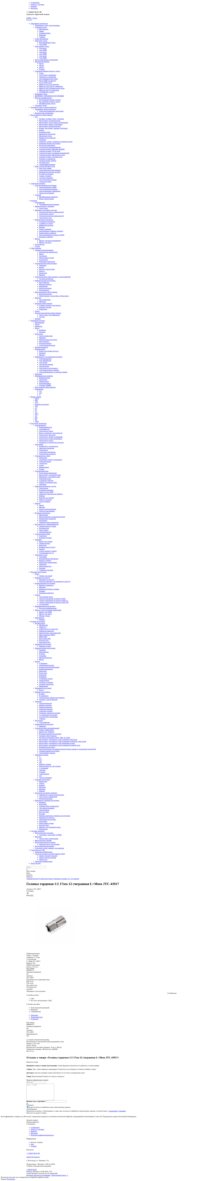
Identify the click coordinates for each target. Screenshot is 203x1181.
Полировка (43, 520)
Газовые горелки (45, 307)
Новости (34, 1131)
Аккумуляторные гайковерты (49, 191)
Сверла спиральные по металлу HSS (52, 599)
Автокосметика (40, 425)
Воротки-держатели (46, 585)
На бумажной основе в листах (50, 100)
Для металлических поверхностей (51, 212)
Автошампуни (44, 429)
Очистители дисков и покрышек (51, 437)
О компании (35, 2)
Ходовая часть (44, 162)
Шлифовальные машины (44, 376)
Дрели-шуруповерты (46, 193)
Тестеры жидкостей (46, 279)
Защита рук (43, 859)
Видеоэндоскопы (45, 288)
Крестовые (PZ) (44, 642)
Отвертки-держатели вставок (49, 713)
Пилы (37, 328)
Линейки (42, 650)
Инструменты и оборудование (42, 115)
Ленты (41, 65)
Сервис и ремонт (45, 176)
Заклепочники (44, 810)
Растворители (44, 528)
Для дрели (43, 48)
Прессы (42, 271)
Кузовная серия (44, 132)
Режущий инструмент (39, 572)
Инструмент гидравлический (49, 121)
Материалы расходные (47, 134)
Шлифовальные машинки (48, 197)
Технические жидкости (47, 454)
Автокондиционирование (44, 250)
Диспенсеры (43, 488)
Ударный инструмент (42, 779)
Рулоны (42, 69)
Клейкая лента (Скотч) (47, 547)
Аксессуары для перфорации (49, 315)
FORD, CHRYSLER (46, 730)
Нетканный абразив (42, 62)
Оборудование (36, 248)
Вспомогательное (45, 294)
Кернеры (42, 789)
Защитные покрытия (46, 448)
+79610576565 (31, 1170)
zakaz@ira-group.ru (33, 1157)
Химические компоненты (48, 252)
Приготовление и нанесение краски (52, 517)
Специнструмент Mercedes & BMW (52, 149)
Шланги (42, 275)
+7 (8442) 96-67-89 (33, 1153)
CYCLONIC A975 (45, 82)
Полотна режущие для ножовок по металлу (54, 581)
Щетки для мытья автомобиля (50, 241)
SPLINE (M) (43, 625)
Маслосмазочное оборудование (46, 292)
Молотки (42, 787)
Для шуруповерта (45, 778)
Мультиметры (44, 290)
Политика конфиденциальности (42, 1135)
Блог (32, 1144)
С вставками (43, 768)
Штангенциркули (45, 658)
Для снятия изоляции (46, 808)
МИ (36, 400)
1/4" (40, 760)
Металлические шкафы (43, 840)
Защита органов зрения (47, 858)
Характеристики (37, 1017)
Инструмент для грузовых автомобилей (53, 122)
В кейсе (42, 694)
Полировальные (45, 383)
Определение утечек (46, 258)
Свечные (42, 770)
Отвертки (42, 140)
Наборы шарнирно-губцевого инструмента (54, 816)
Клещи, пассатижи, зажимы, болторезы (53, 128)
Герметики (43, 536)
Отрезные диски (41, 105)
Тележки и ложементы (47, 159)
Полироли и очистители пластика (51, 442)
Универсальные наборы (47, 161)
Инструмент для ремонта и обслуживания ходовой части (59, 745)
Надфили (42, 330)
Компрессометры (45, 284)
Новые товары (36, 397)
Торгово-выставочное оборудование (48, 313)
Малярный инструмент (43, 688)
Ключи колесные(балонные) (49, 667)
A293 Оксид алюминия (47, 77)
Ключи (41, 130)
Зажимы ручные (45, 646)
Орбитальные (44, 381)
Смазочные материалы (47, 452)
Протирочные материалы (44, 220)
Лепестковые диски (42, 46)
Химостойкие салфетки (47, 233)
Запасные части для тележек (49, 844)
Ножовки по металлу (42, 578)
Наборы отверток (45, 705)
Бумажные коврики (46, 490)
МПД (37, 399)
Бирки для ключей (45, 541)
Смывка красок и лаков (47, 526)
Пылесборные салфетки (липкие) (51, 231)
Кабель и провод (45, 560)
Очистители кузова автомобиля (50, 439)
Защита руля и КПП (46, 492)
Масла (41, 254)
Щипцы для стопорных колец (50, 827)
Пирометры (43, 286)
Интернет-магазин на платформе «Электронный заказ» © (47, 1175)
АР (36, 416)
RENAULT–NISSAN (46, 732)
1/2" (40, 391)
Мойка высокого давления (44, 206)
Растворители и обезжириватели (46, 524)
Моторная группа (45, 136)
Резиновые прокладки (47, 261)
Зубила (41, 783)
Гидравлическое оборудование (46, 263)
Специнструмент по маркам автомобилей (54, 153)
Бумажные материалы (47, 221)
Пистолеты (39, 334)
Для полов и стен (45, 218)
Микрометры (44, 652)
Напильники (39, 618)
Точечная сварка (45, 461)
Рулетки (42, 654)
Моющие (42, 338)
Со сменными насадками (48, 715)
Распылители (40, 244)
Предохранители (45, 566)
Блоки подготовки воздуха (48, 351)
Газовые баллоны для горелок (50, 305)
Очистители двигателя (47, 435)
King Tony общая (45, 168)
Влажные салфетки (46, 237)
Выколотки (43, 781)
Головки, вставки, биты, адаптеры (51, 119)
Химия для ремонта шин (48, 482)
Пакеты (42, 549)
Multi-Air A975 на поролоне (49, 90)
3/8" (40, 762)
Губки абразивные (41, 39)
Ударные (42, 719)
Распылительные (45, 343)
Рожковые (42, 677)
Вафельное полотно (46, 225)
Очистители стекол (46, 431)
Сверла (37, 595)
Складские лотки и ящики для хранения (49, 848)
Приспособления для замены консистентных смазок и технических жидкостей (67, 749)
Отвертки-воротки (46, 709)
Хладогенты (43, 260)
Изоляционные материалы (48, 559)
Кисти (41, 690)
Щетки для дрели (45, 614)
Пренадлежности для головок (50, 766)
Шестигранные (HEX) (47, 635)
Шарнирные (43, 686)
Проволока (43, 458)
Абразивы (42, 484)
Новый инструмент (42, 404)
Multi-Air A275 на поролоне (49, 84)
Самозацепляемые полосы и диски (47, 71)
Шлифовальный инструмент (45, 606)
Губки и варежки (45, 229)
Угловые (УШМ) (45, 385)
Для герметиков (45, 300)
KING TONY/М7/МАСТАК (45, 166)
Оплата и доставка (37, 4)
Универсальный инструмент (49, 751)
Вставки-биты (40, 623)
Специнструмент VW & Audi (49, 151)
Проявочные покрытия (47, 519)
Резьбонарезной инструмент (45, 583)
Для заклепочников (46, 364)
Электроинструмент (38, 183)
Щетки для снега (45, 242)
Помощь (34, 6)
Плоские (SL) (44, 640)
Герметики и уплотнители (48, 446)
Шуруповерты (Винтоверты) (45, 387)
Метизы (42, 507)
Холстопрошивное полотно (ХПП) (51, 235)
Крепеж (37, 503)
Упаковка (38, 540)
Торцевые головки (41, 755)
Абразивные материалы (39, 23)
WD (36, 406)
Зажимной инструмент (43, 644)
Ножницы (38, 326)
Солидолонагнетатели (47, 345)
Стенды (42, 317)
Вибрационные (44, 378)
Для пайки (43, 557)
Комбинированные (46, 669)
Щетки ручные (44, 616)
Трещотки (38, 374)
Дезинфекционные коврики (49, 204)
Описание (34, 1015)
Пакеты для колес (45, 500)
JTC (36, 117)
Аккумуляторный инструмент (46, 185)
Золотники (43, 256)
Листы (41, 67)
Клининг (34, 201)
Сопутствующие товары (48, 180)
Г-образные (43, 663)
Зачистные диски (41, 41)
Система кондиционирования (50, 147)
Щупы (41, 659)
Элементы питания (46, 570)
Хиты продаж (36, 863)
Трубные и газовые (46, 682)
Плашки (42, 591)
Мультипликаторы (45, 798)
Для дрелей (43, 362)
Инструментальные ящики (44, 846)
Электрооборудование (47, 164)
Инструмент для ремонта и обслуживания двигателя (58, 739)
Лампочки (43, 564)
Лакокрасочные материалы (49, 522)
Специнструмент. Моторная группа (52, 155)
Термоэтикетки (44, 543)
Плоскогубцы (44, 825)
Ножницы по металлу (47, 818)
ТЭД (36, 402)
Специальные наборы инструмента (52, 698)
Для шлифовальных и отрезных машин (53, 372)
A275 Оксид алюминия (47, 75)
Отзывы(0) (34, 1019)
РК (36, 420)
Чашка (41, 31)
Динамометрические (46, 665)
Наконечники (44, 467)
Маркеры (42, 726)
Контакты (34, 8)
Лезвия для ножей (45, 576)
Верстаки (38, 837)
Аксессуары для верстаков (48, 838)
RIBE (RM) (43, 637)
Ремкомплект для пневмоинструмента (48, 357)
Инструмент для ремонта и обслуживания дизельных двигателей (62, 741)
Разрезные (43, 675)
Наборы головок (45, 764)
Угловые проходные (46, 684)
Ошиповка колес (45, 479)
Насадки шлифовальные (48, 608)
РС (36, 410)
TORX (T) (42, 627)
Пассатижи (43, 821)
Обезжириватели (45, 532)
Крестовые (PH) (45, 639)
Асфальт (42, 37)
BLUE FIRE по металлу (47, 81)
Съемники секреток (46, 480)
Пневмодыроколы (41, 347)
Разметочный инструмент (44, 724)
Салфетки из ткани (46, 223)
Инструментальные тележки (45, 842)
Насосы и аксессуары (47, 269)
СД (36, 412)
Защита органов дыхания (48, 856)
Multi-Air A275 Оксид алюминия (51, 86)
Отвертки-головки (46, 711)
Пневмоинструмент (38, 321)
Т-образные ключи (46, 679)
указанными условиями (117, 1111)
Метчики (42, 587)
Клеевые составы (45, 538)
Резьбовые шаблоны (46, 593)
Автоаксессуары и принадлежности (44, 107)
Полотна (42, 332)
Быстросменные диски (47, 42)
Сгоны (37, 246)
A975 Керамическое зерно (48, 79)
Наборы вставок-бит (46, 631)
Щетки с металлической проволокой (48, 610)
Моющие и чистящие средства (46, 210)
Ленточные (43, 380)
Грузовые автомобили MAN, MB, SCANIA (54, 738)
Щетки (37, 239)
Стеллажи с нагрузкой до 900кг (50, 835)
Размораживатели (45, 427)
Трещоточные (44, 680)
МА (36, 418)
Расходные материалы (47, 145)
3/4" (40, 393)
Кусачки (42, 814)
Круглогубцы (44, 812)
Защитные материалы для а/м (45, 486)
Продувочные (44, 341)
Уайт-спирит (43, 530)
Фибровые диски (41, 94)
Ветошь (42, 227)
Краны (41, 267)
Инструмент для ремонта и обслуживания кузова (57, 743)
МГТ (36, 414)
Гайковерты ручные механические (51, 795)
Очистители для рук (46, 214)
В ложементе (44, 696)
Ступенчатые (44, 604)
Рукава (41, 469)
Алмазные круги (41, 27)
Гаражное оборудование (48, 736)
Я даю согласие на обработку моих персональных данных (49, 1107)
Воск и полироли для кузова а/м (50, 433)
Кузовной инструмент (47, 747)
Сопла (41, 465)
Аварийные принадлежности (45, 109)
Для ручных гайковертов (48, 797)
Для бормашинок (45, 359)
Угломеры (42, 656)
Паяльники (43, 309)
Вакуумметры (44, 282)
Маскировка (43, 515)
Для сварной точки (46, 597)
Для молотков (44, 366)
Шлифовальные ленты (47, 103)
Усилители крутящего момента (46, 793)
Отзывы (33, 1146)
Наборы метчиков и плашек (49, 589)
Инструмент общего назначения (50, 124)
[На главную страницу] (31, 18)
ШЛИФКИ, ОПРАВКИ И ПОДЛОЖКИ (49, 96)
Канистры (42, 545)
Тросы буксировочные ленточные (51, 111)
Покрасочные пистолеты (48, 340)
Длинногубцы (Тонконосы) (49, 806)
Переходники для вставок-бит (50, 633)
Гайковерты (39, 389)
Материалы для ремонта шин (49, 477)
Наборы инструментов (47, 138)
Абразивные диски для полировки (47, 25)
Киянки (42, 785)
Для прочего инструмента (48, 368)
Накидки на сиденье (46, 498)
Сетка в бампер (44, 501)
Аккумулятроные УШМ (47, 187)
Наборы (42, 496)
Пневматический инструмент (49, 143)
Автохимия (39, 444)
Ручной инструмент (46, 174)
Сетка (41, 73)
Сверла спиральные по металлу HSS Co (53, 600)
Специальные (44, 774)
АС (36, 408)
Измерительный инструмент (45, 281)
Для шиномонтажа (41, 471)
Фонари (38, 319)
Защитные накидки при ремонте (51, 494)
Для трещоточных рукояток (49, 370)
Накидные (43, 671)
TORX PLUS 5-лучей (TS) (48, 629)
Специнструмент (45, 181)
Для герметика (44, 722)
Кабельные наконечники (48, 562)
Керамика (42, 35)
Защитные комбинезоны (43, 852)
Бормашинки (39, 322)
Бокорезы (42, 802)
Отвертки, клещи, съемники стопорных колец (55, 142)
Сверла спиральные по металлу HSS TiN (54, 602)
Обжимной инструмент (47, 819)
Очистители (43, 450)
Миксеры (42, 301)
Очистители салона (46, 440)
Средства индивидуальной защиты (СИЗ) (50, 854)
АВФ (37, 421)
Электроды (43, 463)
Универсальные (44, 33)
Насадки (38, 298)
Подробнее (11, 1179)
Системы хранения (46, 178)
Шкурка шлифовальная (43, 98)
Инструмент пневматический (49, 126)
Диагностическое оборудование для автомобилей (53, 277)
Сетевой (38, 195)
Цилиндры (43, 273)
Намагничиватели (45, 707)
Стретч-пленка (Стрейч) (48, 551)
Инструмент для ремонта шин (50, 475)
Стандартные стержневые (48, 717)
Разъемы (42, 568)
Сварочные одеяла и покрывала (50, 460)
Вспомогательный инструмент (50, 734)
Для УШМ (43, 44)
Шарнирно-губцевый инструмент (47, 800)
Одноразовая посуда (46, 553)
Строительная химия (42, 534)
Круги (41, 63)
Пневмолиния (40, 349)
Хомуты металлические (47, 509)
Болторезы (43, 804)
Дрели (37, 324)
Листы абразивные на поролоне (46, 60)
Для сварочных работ (42, 456)
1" (40, 395)
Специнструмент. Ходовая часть (50, 157)
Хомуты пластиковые (47, 511)
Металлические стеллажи (44, 833)
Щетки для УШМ (45, 612)
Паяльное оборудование (43, 303)
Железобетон (43, 29)
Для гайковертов (45, 361)
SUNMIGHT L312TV (47, 92)
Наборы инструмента (42, 692)
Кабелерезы (43, 829)
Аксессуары (43, 208)
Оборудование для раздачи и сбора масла (54, 296)
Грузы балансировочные (48, 473)
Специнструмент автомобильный (47, 728)
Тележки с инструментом (48, 699)
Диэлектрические (45, 703)
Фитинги (42, 353)
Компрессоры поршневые (44, 113)
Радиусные (43, 673)
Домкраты (43, 265)
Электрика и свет (41, 555)
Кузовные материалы (42, 513)
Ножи (37, 574)
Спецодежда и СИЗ (38, 850)
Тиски (37, 311)
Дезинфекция (40, 202)
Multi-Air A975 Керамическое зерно (51, 88)
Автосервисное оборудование (50, 170)
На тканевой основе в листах (49, 102)
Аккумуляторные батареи (48, 189)
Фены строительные (46, 199)
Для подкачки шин (46, 336)
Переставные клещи (46, 823)
